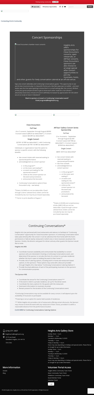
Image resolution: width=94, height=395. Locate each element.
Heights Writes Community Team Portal (60, 371)
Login (51, 384)
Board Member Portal (54, 378)
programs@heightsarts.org (49, 100)
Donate (5, 371)
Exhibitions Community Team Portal (58, 375)
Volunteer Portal (53, 380)
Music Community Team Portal (57, 373)
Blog (4, 373)
